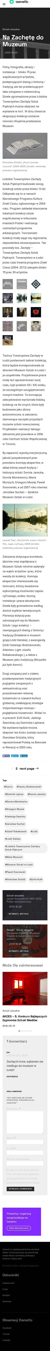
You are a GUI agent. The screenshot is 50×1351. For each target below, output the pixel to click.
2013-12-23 (11, 53)
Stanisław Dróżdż (16, 880)
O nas (5, 1289)
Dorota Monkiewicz (17, 802)
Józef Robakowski (16, 832)
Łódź (35, 832)
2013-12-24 (15, 944)
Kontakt (6, 1295)
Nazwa (11, 1138)
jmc (8, 1052)
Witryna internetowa (18, 1159)
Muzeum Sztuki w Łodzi (20, 865)
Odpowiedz (12, 1077)
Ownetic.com (8, 1283)
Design (10, 930)
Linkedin (6, 1340)
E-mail (11, 1149)
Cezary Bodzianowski (29, 787)
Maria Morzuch (14, 857)
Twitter (6, 1334)
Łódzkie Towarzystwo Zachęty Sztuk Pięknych (22, 848)
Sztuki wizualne (11, 30)
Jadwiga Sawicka (16, 817)
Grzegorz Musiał (15, 809)
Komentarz (13, 1109)
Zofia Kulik (37, 880)
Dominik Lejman (15, 794)
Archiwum (7, 1301)
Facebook (7, 1328)
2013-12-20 (15, 907)
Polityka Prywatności (29, 1266)
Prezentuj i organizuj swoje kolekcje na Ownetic (19, 1220)
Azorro (9, 787)
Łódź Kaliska (13, 839)
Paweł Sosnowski (16, 872)
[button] (19, 1031)
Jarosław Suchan (16, 824)
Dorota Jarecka (37, 794)
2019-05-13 (9, 1026)
